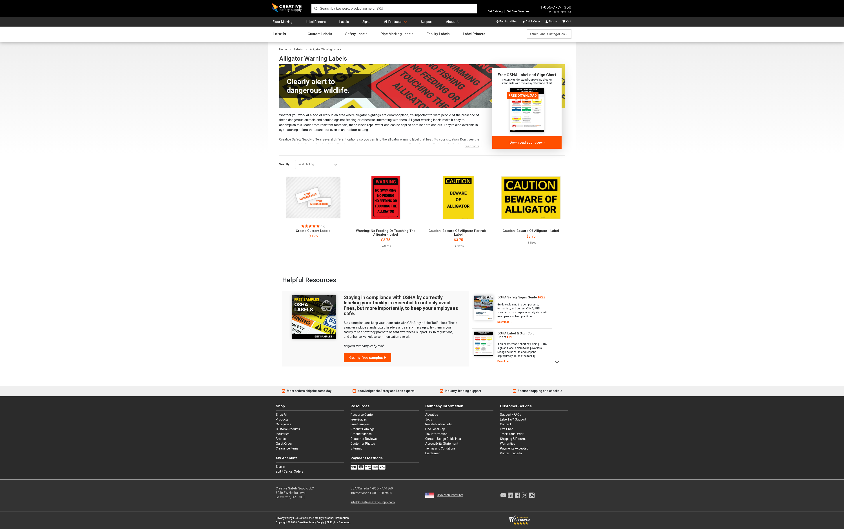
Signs (366, 22)
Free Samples (360, 424)
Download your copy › (527, 142)
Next (557, 362)
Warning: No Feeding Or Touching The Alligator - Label (385, 232)
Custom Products (288, 429)
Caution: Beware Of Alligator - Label (531, 231)
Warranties (507, 443)
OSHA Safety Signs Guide (517, 297)
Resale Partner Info (438, 424)
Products (282, 419)
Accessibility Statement (441, 443)
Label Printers (316, 22)
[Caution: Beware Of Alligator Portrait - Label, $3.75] (458, 198)
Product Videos (361, 434)
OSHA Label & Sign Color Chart (516, 335)
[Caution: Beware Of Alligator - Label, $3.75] (531, 198)
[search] (394, 9)
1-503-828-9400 (380, 493)
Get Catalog (495, 11)
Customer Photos (363, 443)
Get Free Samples (518, 11)
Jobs (428, 419)
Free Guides (359, 419)
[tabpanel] (512, 310)
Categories (283, 424)
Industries (282, 434)
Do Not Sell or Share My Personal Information (322, 518)
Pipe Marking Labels (397, 34)
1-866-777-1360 (555, 7)
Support (426, 22)
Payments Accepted (514, 448)
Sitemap (356, 448)
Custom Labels (320, 34)
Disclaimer (432, 453)
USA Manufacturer (450, 495)
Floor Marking (282, 22)
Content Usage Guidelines (443, 439)
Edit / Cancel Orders (289, 471)
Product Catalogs (363, 429)
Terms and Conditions (440, 448)
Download (503, 321)
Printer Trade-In (511, 453)
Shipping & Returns (513, 439)
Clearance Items (287, 448)
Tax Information (436, 434)
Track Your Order (512, 434)
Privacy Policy (284, 518)
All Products (393, 22)
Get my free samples (366, 358)
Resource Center (362, 414)
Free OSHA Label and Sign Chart (527, 74)
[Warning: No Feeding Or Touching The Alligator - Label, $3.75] (385, 198)
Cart (568, 21)
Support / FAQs (510, 414)
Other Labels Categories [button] (547, 34)
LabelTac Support (513, 419)
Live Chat (506, 429)
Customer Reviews (364, 439)
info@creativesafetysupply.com (373, 502)
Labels (344, 22)
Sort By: (284, 164)
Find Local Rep (508, 21)
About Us (452, 22)
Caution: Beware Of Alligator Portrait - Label (458, 232)
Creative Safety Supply (311, 522)
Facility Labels (438, 34)
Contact (505, 424)
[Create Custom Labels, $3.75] (313, 198)
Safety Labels (356, 34)
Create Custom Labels (313, 231)
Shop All (281, 414)
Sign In (553, 21)
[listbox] (317, 164)
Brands (281, 439)
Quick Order (533, 21)
